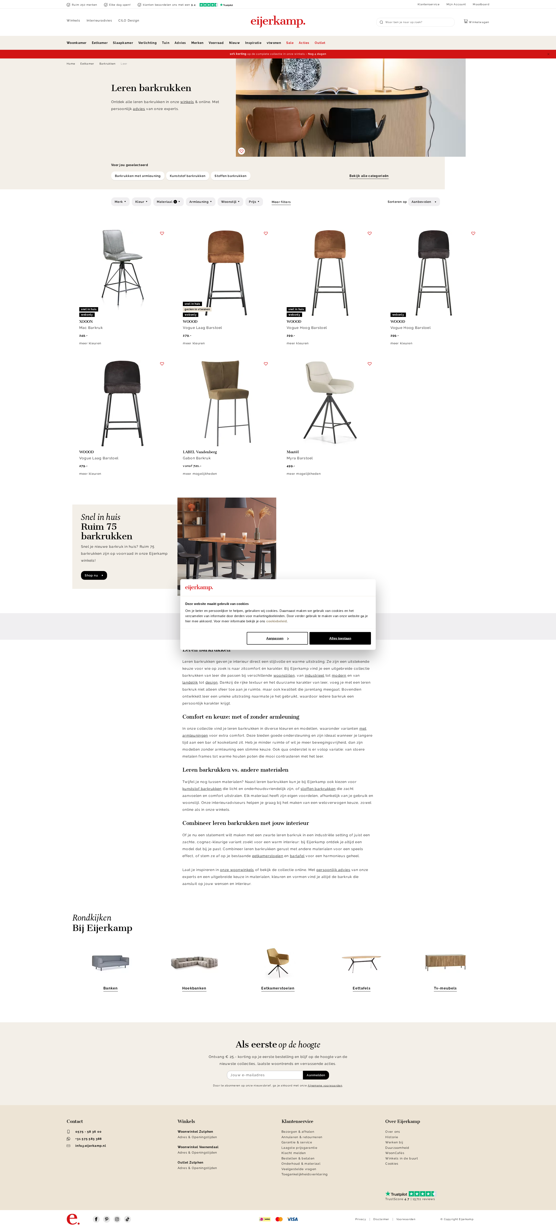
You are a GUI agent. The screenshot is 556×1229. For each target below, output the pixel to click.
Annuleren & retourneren (301, 1137)
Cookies (391, 1163)
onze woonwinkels (237, 870)
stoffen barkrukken (318, 789)
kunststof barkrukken (202, 789)
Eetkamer (100, 43)
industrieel (314, 675)
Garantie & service (296, 1142)
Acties (304, 43)
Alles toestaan (340, 638)
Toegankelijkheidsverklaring (304, 1174)
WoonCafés (394, 1153)
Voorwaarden (405, 1219)
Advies (180, 43)
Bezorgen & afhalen (297, 1131)
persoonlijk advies (333, 870)
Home (71, 63)
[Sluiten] (548, 54)
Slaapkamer (123, 43)
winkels (187, 102)
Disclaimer (381, 1219)
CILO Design (128, 20)
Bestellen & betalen (297, 1158)
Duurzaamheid (397, 1147)
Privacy (360, 1219)
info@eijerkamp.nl (90, 1145)
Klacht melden (293, 1153)
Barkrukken (107, 63)
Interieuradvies (99, 20)
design (211, 682)
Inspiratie (253, 43)
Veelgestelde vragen (298, 1169)
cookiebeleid (276, 621)
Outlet (320, 43)
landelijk (190, 682)
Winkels (73, 20)
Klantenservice (429, 4)
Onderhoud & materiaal (301, 1163)
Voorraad (216, 43)
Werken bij (394, 1142)
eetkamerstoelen (267, 856)
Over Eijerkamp (402, 1121)
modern (339, 675)
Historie (391, 1137)
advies (139, 109)
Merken (197, 43)
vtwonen (274, 43)
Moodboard (481, 4)
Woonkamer (77, 43)
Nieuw (234, 43)
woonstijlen (284, 675)
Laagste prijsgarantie (299, 1147)
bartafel (297, 856)
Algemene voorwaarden (325, 1085)
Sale (290, 43)
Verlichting (147, 43)
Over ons (392, 1131)
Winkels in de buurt (401, 1158)
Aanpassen (274, 638)
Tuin (165, 43)
